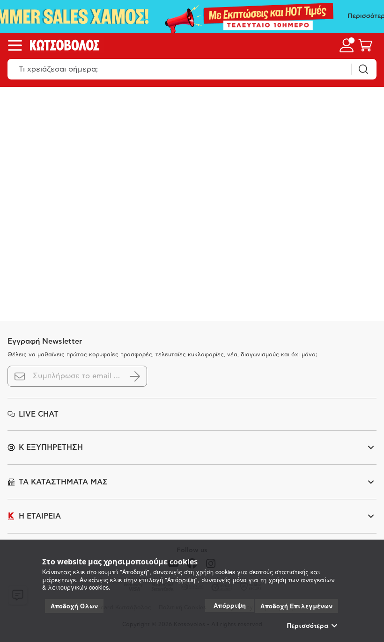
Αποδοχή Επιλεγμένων (296, 606)
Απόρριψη (230, 605)
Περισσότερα (308, 625)
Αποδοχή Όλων (74, 606)
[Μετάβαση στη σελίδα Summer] (192, 16)
